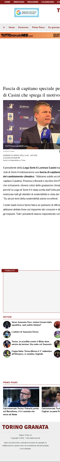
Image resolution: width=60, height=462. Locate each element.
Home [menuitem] (12, 27)
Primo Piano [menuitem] (38, 27)
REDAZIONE (32, 2)
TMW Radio (18, 2)
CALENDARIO (47, 2)
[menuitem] (4, 27)
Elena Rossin (11, 158)
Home (7, 2)
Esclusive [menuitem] (23, 27)
